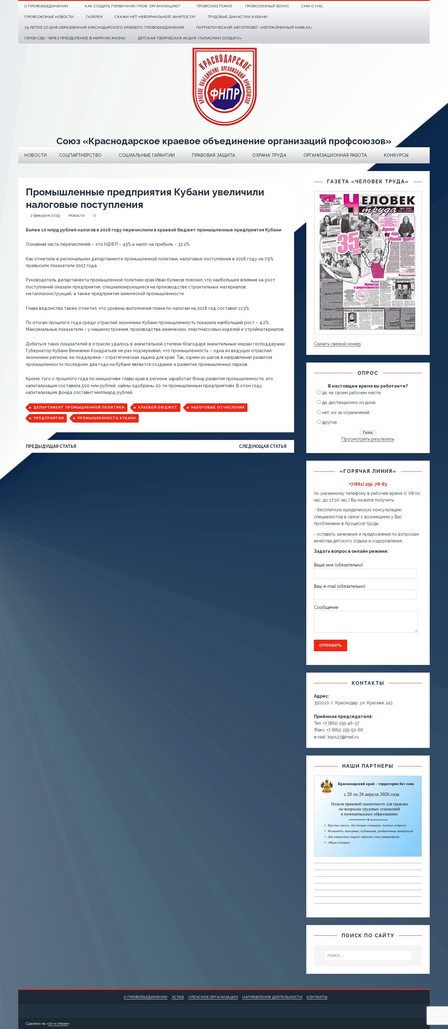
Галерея (94, 17)
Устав (178, 997)
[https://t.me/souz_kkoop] (412, 6)
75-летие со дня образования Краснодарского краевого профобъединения (104, 27)
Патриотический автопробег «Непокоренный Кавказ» (254, 27)
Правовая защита (213, 155)
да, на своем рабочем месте (351, 392)
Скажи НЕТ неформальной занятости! (155, 17)
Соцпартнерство (80, 155)
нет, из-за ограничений (345, 412)
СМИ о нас (312, 6)
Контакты (317, 997)
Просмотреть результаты (368, 439)
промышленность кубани (106, 418)
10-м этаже (58, 1023)
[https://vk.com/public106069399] (424, 6)
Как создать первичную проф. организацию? (132, 6)
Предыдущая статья (51, 446)
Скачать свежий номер (337, 343)
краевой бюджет (157, 407)
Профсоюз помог (215, 6)
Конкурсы (396, 155)
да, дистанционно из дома (348, 402)
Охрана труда (269, 155)
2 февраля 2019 (45, 215)
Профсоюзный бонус (267, 6)
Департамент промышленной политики (79, 407)
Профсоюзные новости (49, 17)
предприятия (49, 418)
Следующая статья (262, 446)
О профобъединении (146, 997)
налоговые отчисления (217, 407)
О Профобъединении (46, 6)
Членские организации (213, 997)
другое (329, 422)
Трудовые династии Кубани (238, 17)
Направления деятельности (272, 997)
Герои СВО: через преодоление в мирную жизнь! (75, 38)
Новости (35, 155)
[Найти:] (368, 955)
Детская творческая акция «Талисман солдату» (190, 38)
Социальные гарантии (147, 155)
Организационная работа (335, 155)
